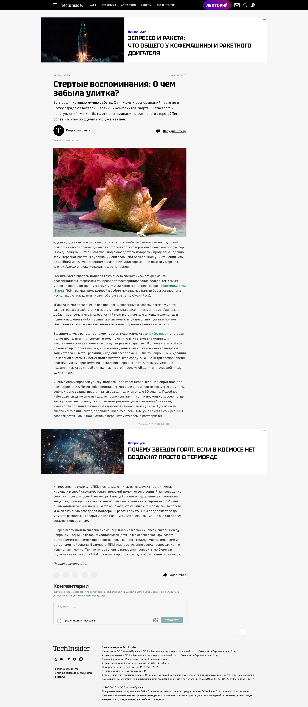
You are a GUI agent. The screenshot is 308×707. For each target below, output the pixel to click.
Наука (56, 75)
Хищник (75, 140)
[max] (81, 659)
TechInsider (72, 5)
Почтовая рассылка (237, 5)
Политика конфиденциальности (72, 673)
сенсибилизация (157, 334)
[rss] (55, 659)
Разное (66, 75)
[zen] (74, 659)
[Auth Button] (253, 5)
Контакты (59, 677)
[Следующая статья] (154, 632)
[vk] (61, 659)
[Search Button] (245, 5)
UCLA (84, 564)
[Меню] (55, 5)
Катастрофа (64, 140)
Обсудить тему (174, 131)
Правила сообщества (65, 669)
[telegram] (68, 659)
